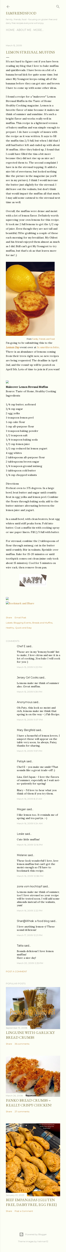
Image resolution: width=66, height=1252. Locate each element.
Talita (20, 945)
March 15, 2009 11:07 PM (30, 719)
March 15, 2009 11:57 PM (29, 750)
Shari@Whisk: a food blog (33, 921)
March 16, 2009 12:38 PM (30, 876)
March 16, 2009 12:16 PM (30, 844)
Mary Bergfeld (26, 730)
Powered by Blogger (36, 1234)
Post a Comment (16, 971)
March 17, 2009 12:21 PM (29, 935)
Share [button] (9, 617)
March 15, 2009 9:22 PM (29, 667)
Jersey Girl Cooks (27, 677)
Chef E (21, 646)
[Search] (58, 5)
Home (10, 30)
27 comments (22, 1111)
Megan (21, 809)
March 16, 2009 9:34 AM (30, 823)
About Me (24, 30)
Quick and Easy (23, 627)
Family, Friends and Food (43, 339)
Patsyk (21, 761)
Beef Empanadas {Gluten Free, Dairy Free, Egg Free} (31, 1202)
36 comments (22, 1043)
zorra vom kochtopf (29, 886)
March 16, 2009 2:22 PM (29, 910)
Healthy (10, 627)
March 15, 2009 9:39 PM (29, 691)
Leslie (20, 834)
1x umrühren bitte (48, 347)
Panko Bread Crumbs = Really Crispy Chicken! (29, 1103)
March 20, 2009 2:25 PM (30, 963)
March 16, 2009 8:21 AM (29, 798)
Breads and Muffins (42, 622)
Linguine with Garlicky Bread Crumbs (30, 1035)
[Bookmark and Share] (20, 603)
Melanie (22, 855)
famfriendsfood (21, 13)
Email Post (20, 617)
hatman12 (42, 1241)
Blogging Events (22, 622)
